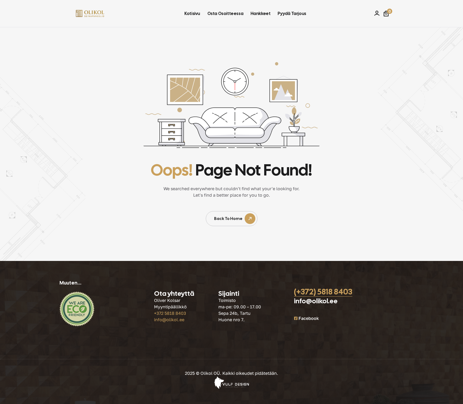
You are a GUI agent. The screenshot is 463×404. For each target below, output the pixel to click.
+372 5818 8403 (170, 313)
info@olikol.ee (169, 319)
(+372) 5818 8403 (323, 291)
